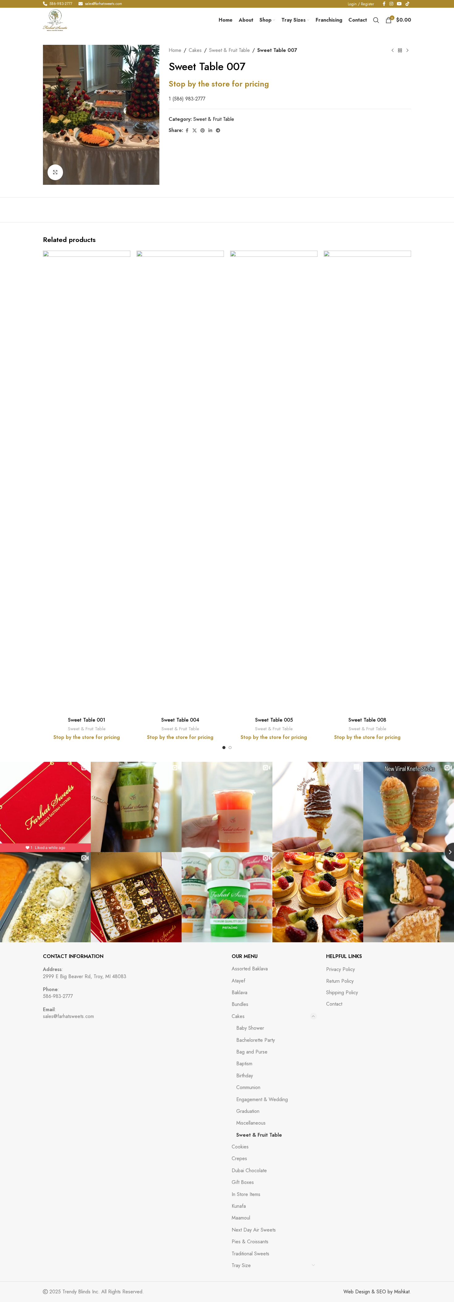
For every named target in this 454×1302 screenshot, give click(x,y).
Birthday (244, 1075)
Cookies (240, 1146)
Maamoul (241, 1217)
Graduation (247, 1111)
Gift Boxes (243, 1182)
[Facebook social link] (187, 130)
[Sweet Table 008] (367, 482)
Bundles (240, 1004)
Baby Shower (250, 1028)
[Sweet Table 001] (86, 482)
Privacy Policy (340, 969)
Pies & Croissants (250, 1241)
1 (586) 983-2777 (187, 98)
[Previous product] (392, 50)
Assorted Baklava (250, 968)
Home (175, 50)
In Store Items (246, 1194)
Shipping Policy (342, 992)
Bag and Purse (251, 1051)
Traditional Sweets (250, 1253)
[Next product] (407, 50)
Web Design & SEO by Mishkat (376, 1291)
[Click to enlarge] (55, 172)
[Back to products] (400, 50)
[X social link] (195, 130)
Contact (334, 1004)
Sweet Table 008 (367, 719)
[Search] (376, 20)
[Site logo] (55, 19)
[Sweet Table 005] (273, 482)
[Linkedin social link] (210, 130)
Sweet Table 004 (180, 719)
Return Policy (340, 981)
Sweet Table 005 (274, 719)
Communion (248, 1087)
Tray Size (241, 1265)
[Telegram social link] (218, 130)
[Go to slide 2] (230, 747)
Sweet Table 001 (86, 719)
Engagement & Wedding (262, 1099)
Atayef (238, 980)
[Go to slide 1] (223, 747)
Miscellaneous (251, 1122)
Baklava (239, 992)
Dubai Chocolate (249, 1170)
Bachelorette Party (255, 1040)
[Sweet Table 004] (180, 482)
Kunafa (239, 1206)
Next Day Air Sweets (254, 1229)
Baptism (244, 1063)
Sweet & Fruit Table (229, 50)
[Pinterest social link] (203, 130)
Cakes (195, 50)
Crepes (239, 1158)
